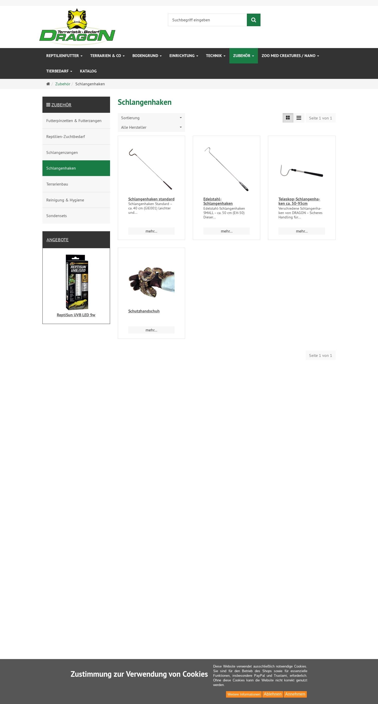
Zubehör (242, 55)
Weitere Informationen (244, 694)
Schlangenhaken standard (151, 199)
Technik (214, 55)
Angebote (58, 240)
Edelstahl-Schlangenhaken (218, 201)
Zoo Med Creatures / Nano (289, 55)
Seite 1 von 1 (320, 118)
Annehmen (295, 694)
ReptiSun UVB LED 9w (76, 315)
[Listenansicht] (288, 118)
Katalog (88, 71)
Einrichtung (182, 55)
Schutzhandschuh (144, 311)
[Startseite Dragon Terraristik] (77, 26)
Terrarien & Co (106, 55)
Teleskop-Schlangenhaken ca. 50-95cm (299, 201)
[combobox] (151, 118)
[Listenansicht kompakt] (298, 118)
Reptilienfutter (63, 55)
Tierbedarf (58, 71)
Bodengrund (145, 55)
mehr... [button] (151, 231)
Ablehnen (273, 694)
